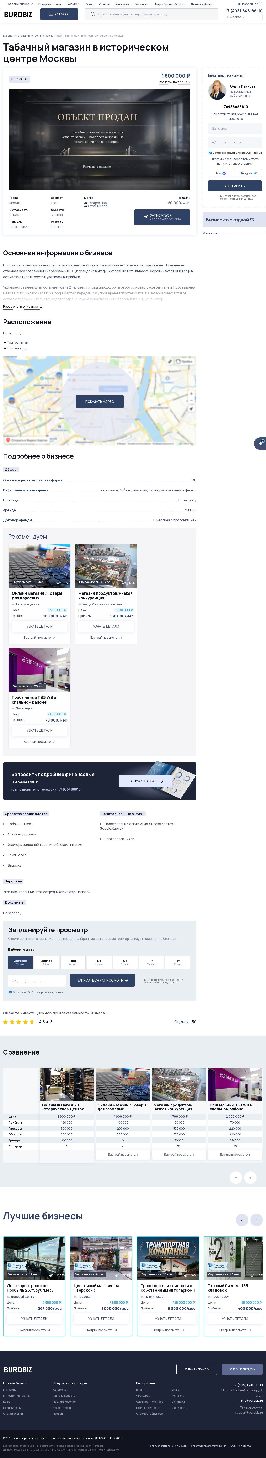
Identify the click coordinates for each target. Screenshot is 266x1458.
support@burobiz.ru (249, 1412)
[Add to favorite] (65, 550)
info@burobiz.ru (252, 1400)
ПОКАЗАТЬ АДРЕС (99, 401)
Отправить (235, 186)
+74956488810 (69, 789)
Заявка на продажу (242, 1369)
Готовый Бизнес (27, 35)
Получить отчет (143, 781)
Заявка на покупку (197, 1369)
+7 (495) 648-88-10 (244, 11)
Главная (8, 35)
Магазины (47, 35)
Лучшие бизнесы (43, 1215)
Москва (236, 17)
